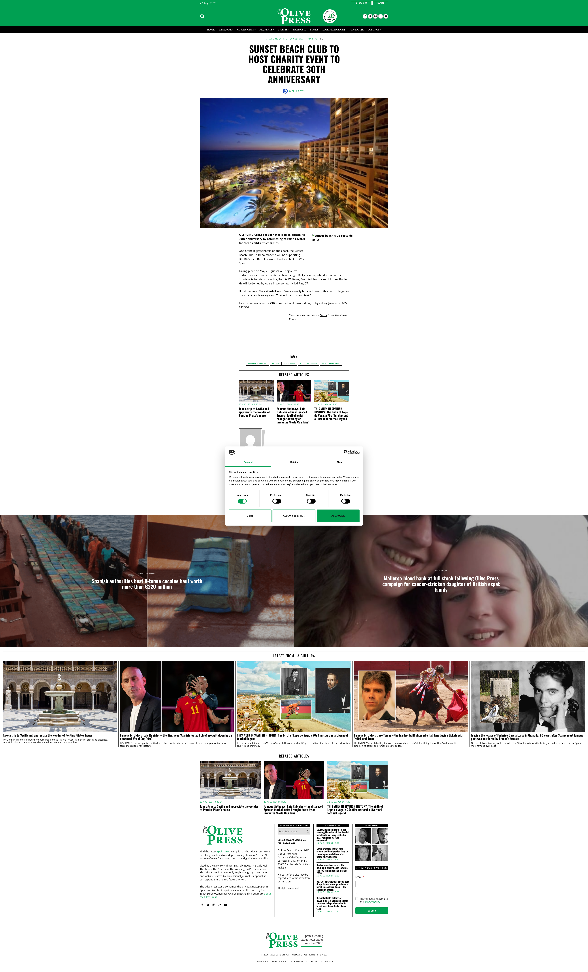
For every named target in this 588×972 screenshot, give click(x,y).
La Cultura (296, 39)
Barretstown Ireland (257, 363)
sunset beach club (330, 363)
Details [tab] (294, 462)
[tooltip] (365, 16)
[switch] (276, 501)
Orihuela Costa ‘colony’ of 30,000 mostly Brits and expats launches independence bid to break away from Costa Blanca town (332, 903)
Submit (372, 910)
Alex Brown (298, 91)
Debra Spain (290, 363)
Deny (250, 515)
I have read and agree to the (374, 900)
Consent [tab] (248, 462)
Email (359, 877)
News (323, 315)
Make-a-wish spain (308, 363)
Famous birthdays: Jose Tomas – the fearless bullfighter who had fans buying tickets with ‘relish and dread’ (408, 737)
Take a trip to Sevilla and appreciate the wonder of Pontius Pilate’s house (254, 412)
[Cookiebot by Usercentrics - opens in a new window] (346, 452)
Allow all (338, 515)
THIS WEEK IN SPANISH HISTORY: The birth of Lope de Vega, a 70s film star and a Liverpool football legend (331, 413)
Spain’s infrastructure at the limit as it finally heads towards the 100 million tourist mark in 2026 (332, 869)
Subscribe (361, 3)
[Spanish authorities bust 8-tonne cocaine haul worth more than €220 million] (147, 581)
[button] (307, 831)
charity (275, 363)
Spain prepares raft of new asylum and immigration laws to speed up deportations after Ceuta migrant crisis (332, 853)
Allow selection (294, 515)
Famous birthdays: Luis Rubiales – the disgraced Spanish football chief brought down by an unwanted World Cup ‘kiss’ (293, 415)
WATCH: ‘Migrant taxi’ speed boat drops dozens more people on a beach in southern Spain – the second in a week (333, 885)
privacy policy (372, 902)
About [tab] (340, 462)
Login (380, 3)
